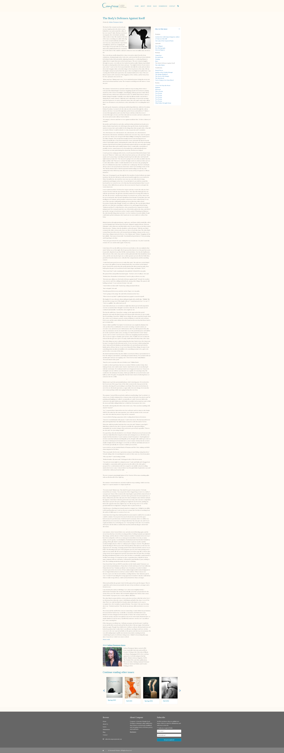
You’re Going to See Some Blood (164, 80)
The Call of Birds (160, 65)
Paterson (158, 89)
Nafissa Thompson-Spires (116, 22)
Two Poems (158, 93)
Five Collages (159, 46)
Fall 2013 (129, 701)
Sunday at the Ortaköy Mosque (164, 72)
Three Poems (159, 91)
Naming (157, 59)
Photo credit (106, 639)
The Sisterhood (159, 78)
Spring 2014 (149, 701)
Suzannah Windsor (115, 750)
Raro (156, 61)
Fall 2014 (166, 701)
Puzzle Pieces (159, 70)
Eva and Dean (159, 57)
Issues (149, 6)
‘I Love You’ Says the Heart (162, 85)
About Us (105, 724)
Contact (172, 6)
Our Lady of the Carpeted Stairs (164, 41)
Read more (133, 732)
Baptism (157, 87)
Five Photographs (160, 48)
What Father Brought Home (163, 103)
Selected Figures (160, 50)
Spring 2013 (112, 700)
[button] (178, 6)
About (143, 6)
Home (137, 6)
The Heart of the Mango (162, 76)
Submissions (163, 6)
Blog (155, 6)
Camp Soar (158, 55)
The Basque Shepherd (161, 74)
